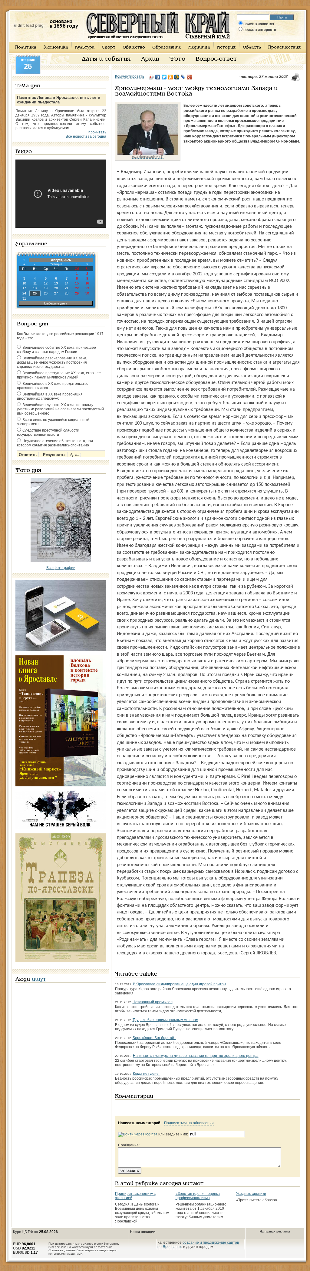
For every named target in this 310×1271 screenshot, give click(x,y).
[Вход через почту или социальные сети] (137, 1134)
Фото (177, 59)
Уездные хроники (251, 1194)
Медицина (199, 47)
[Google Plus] (189, 77)
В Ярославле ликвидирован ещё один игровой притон (179, 984)
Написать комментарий (139, 1123)
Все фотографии (60, 568)
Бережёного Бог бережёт (154, 1038)
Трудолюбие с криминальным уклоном (165, 1020)
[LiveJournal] (183, 77)
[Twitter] (164, 77)
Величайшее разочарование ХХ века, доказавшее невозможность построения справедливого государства (52, 362)
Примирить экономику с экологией (135, 1196)
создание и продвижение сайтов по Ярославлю (198, 1244)
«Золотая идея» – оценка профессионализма (198, 1196)
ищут (39, 979)
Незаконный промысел (153, 1002)
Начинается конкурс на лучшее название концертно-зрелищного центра (196, 1056)
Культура (84, 47)
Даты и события (106, 59)
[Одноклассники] (170, 77)
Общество (134, 47)
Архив (150, 59)
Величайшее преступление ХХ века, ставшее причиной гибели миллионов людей (59, 375)
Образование (166, 47)
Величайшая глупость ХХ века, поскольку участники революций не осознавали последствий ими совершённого (60, 409)
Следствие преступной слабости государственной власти (48, 432)
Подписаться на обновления (189, 1123)
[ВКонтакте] (158, 77)
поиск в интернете (259, 30)
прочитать (97, 132)
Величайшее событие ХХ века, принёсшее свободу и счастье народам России (56, 349)
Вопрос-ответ (216, 59)
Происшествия (284, 47)
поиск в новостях (258, 24)
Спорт (108, 47)
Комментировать (129, 76)
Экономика (55, 47)
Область (252, 47)
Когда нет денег (146, 1073)
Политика (25, 47)
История (226, 47)
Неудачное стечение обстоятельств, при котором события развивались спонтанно (55, 443)
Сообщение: (129, 1145)
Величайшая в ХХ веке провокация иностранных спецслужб (50, 396)
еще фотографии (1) (147, 156)
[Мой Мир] (177, 77)
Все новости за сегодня (86, 136)
